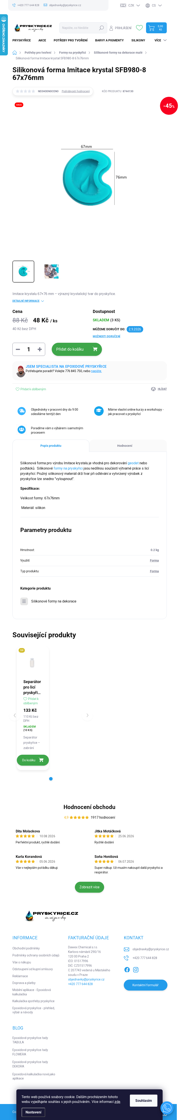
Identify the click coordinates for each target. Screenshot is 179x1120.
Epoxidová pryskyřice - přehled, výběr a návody (33, 1010)
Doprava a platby (24, 983)
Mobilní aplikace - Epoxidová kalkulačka (31, 992)
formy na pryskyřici (68, 468)
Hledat (101, 28)
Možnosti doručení (106, 336)
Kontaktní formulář (145, 985)
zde (117, 1102)
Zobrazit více (89, 887)
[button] (51, 778)
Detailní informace (26, 300)
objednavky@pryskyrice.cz (86, 979)
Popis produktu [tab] (50, 445)
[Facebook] (127, 969)
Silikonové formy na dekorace (53, 601)
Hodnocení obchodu (89, 807)
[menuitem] (23, 40)
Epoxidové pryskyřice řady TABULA (30, 1040)
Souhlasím (143, 1101)
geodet (133, 463)
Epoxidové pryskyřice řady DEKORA (30, 1064)
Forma (154, 560)
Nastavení (33, 1112)
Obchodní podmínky (26, 948)
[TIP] (32, 662)
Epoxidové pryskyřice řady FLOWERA (30, 1052)
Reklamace (20, 976)
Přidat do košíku (70, 349)
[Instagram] (136, 969)
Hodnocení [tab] (124, 445)
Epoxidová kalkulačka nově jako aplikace (33, 1076)
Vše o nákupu (21, 962)
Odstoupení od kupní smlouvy (32, 969)
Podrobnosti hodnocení (76, 91)
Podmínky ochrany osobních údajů (35, 955)
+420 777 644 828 (80, 984)
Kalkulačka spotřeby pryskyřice (33, 1001)
